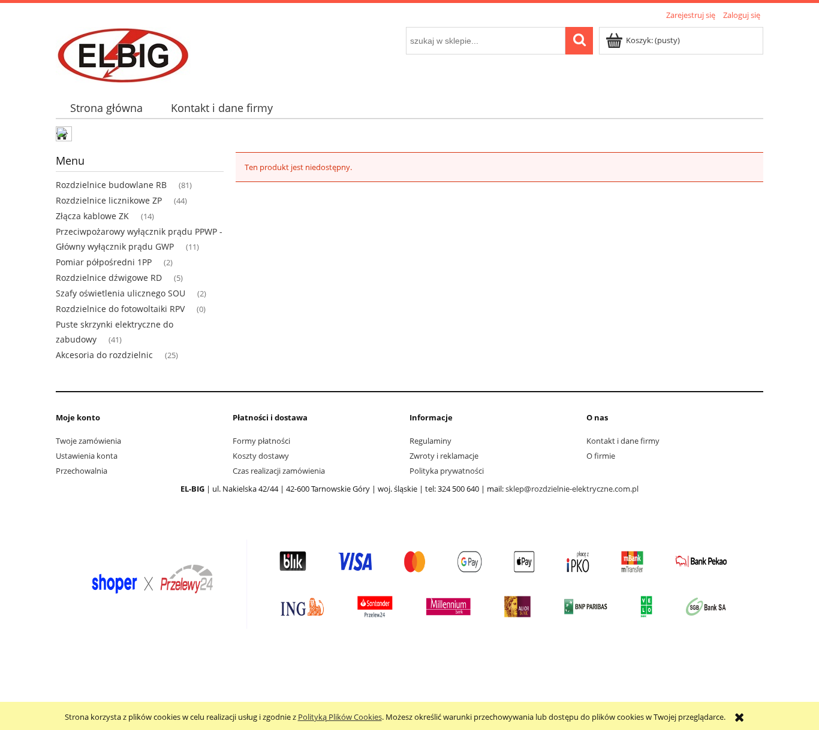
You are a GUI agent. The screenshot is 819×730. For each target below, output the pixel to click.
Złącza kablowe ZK (92, 216)
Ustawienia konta (87, 455)
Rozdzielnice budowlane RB (111, 184)
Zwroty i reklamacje (444, 455)
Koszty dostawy (261, 455)
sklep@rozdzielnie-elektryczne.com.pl (572, 488)
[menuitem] (106, 108)
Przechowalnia (81, 470)
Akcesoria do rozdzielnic (104, 355)
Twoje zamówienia (88, 440)
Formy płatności (261, 440)
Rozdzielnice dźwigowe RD (109, 277)
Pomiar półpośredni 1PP (104, 262)
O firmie (600, 455)
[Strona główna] (123, 52)
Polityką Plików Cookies (340, 716)
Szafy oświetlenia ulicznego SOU (120, 293)
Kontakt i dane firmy (623, 440)
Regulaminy (430, 440)
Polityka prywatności (447, 470)
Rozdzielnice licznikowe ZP (109, 200)
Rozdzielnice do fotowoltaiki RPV (120, 308)
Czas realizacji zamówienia (279, 470)
